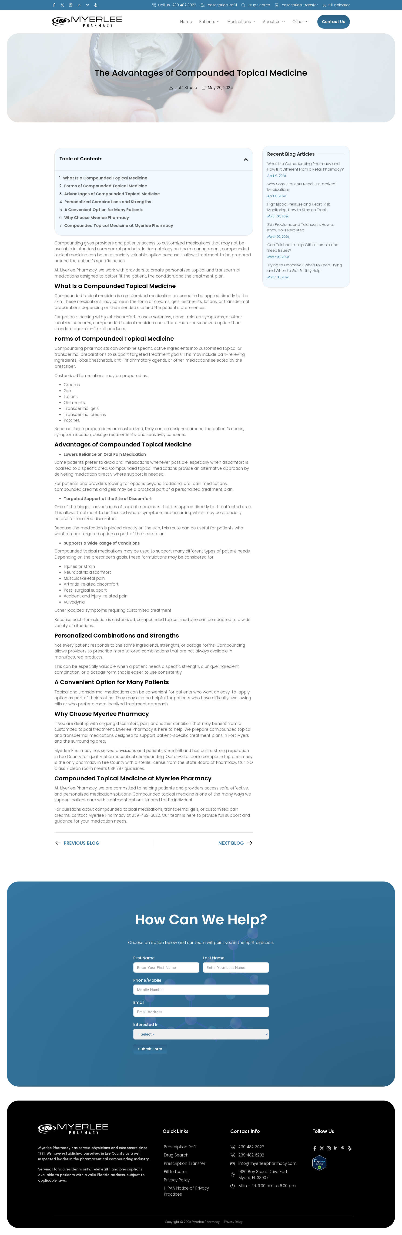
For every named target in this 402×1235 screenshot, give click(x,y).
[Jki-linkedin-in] (79, 5)
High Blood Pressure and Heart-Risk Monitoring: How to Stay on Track (298, 207)
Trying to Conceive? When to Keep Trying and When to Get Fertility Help (304, 267)
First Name (144, 958)
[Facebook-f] (54, 5)
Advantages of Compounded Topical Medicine (112, 194)
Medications (239, 21)
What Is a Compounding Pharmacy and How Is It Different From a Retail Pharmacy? (305, 166)
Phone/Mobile (147, 980)
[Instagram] (71, 5)
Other (298, 21)
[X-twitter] (62, 5)
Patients (207, 21)
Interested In (145, 1024)
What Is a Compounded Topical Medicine (105, 178)
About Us (271, 21)
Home (186, 21)
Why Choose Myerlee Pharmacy (96, 218)
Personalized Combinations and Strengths (107, 202)
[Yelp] (96, 5)
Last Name (213, 958)
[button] (246, 159)
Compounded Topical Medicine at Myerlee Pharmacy (118, 225)
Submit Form (150, 1049)
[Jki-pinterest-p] (87, 5)
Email (138, 1002)
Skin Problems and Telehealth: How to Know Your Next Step (301, 227)
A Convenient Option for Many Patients (104, 210)
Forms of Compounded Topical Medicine (105, 186)
